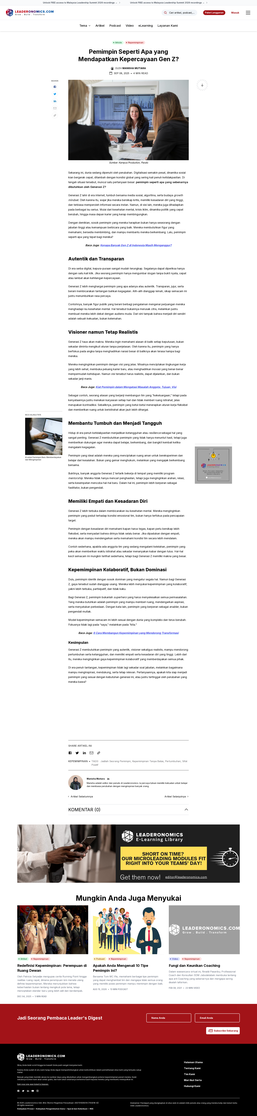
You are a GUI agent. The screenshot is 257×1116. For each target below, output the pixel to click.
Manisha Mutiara (134, 68)
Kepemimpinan (135, 42)
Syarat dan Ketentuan (77, 1109)
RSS (91, 1109)
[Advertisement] (128, 707)
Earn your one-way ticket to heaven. (33, 1084)
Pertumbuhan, (173, 761)
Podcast (115, 25)
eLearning (145, 25)
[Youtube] (33, 1091)
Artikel (100, 25)
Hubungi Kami (192, 1086)
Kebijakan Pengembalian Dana (50, 1109)
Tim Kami (189, 1074)
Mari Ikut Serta (193, 1080)
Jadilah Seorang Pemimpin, (116, 761)
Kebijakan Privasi (25, 1109)
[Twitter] (23, 1091)
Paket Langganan (214, 12)
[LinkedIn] (28, 1091)
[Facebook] (18, 1091)
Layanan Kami (168, 25)
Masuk (235, 12)
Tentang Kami (192, 1068)
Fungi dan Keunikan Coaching (194, 965)
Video (130, 25)
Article (118, 42)
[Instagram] (37, 1091)
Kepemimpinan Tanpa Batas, (148, 761)
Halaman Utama (193, 1062)
